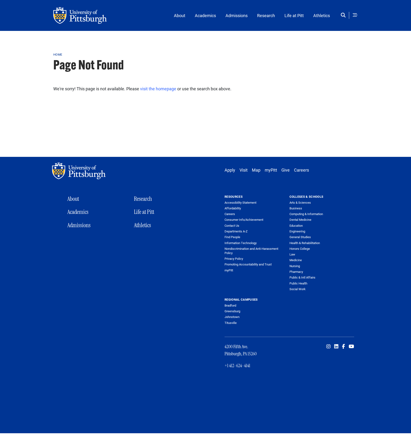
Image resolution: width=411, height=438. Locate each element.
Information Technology (241, 243)
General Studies (300, 237)
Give (285, 170)
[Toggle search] (344, 15)
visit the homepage (158, 88)
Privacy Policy (234, 259)
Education (296, 225)
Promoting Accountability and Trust (248, 264)
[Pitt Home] (80, 171)
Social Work (297, 289)
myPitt (271, 170)
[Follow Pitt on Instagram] (328, 346)
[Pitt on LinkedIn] (336, 346)
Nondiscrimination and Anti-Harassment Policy (251, 251)
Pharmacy (296, 272)
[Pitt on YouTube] (351, 346)
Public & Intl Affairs (302, 277)
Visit (244, 170)
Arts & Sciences (300, 202)
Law (292, 254)
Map (256, 170)
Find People (232, 237)
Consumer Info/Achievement (244, 220)
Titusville (231, 323)
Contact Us (232, 226)
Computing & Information (306, 214)
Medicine (295, 260)
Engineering (297, 231)
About (179, 15)
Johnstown (232, 317)
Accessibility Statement (240, 203)
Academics (205, 15)
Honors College (299, 248)
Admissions (236, 15)
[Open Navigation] (355, 15)
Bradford (230, 305)
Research (266, 15)
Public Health (298, 283)
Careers (301, 170)
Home (57, 54)
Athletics (321, 15)
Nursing (294, 266)
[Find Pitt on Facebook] (343, 346)
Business (295, 208)
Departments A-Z (236, 231)
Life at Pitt (294, 15)
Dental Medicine (300, 219)
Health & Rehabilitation (304, 243)
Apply (230, 170)
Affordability (233, 208)
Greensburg (232, 311)
